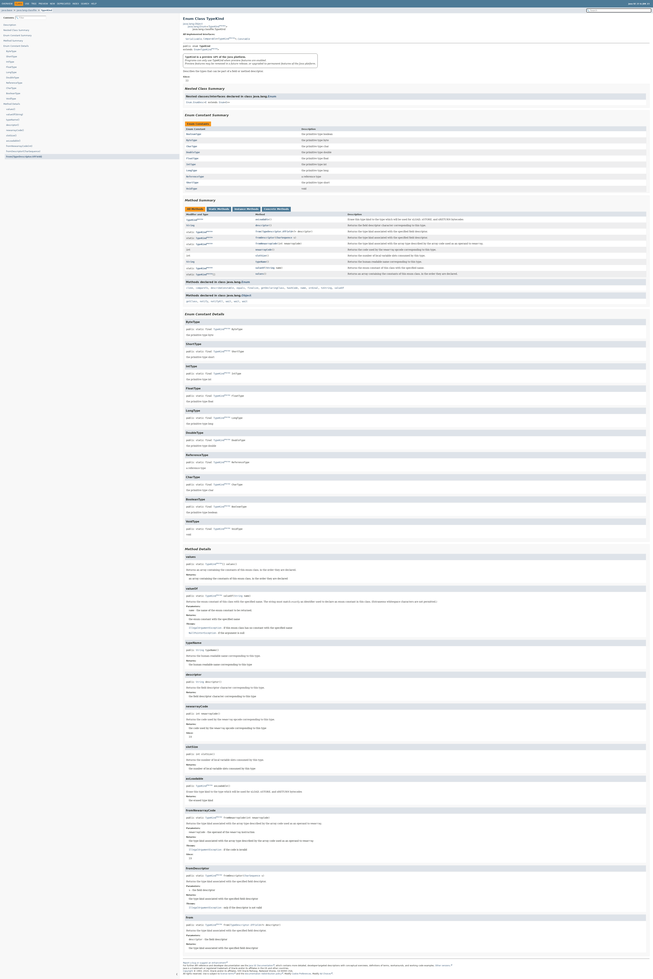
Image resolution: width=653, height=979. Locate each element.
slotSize (260, 255)
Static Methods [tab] (219, 209)
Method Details (11, 104)
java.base (7, 10)
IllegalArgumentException (205, 627)
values (259, 273)
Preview (43, 4)
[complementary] (301, 974)
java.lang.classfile (27, 10)
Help (93, 4)
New (52, 4)
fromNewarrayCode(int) (19, 146)
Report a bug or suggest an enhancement (204, 963)
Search (85, 4)
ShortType (11, 56)
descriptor (262, 225)
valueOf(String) (14, 114)
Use (27, 4)
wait (228, 301)
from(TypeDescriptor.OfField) (24, 156)
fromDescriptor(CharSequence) (23, 151)
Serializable (194, 38)
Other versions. (443, 965)
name (303, 288)
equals (241, 288)
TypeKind (46, 10)
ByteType (11, 51)
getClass (191, 301)
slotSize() (11, 135)
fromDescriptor (264, 237)
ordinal (313, 288)
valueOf (260, 268)
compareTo (202, 288)
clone (189, 288)
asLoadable (262, 219)
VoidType (11, 98)
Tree (34, 4)
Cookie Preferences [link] (301, 974)
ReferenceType (14, 83)
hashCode (292, 288)
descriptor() (12, 125)
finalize (252, 288)
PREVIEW (222, 26)
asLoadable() (13, 141)
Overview (7, 4)
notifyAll (217, 301)
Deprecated (63, 4)
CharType (11, 88)
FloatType (11, 67)
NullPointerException (202, 633)
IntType (10, 62)
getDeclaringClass (272, 288)
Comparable (210, 38)
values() (10, 109)
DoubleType (12, 77)
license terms (227, 974)
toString (326, 288)
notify (204, 301)
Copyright (188, 971)
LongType (11, 72)
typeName (260, 261)
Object (246, 295)
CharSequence (284, 237)
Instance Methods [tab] (246, 209)
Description (9, 25)
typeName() (12, 119)
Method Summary (13, 40)
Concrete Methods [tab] (276, 209)
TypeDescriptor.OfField (277, 231)
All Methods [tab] (195, 209)
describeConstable (222, 288)
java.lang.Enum (197, 26)
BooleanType (13, 93)
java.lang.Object (193, 23)
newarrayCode (263, 249)
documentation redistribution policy (263, 974)
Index (75, 4)
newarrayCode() (15, 130)
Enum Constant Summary (17, 35)
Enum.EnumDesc (195, 102)
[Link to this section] (227, 88)
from (258, 231)
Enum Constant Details (16, 46)
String (190, 225)
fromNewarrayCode (266, 243)
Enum (196, 49)
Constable (244, 38)
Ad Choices (325, 974)
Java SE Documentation (261, 965)
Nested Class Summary (16, 30)
